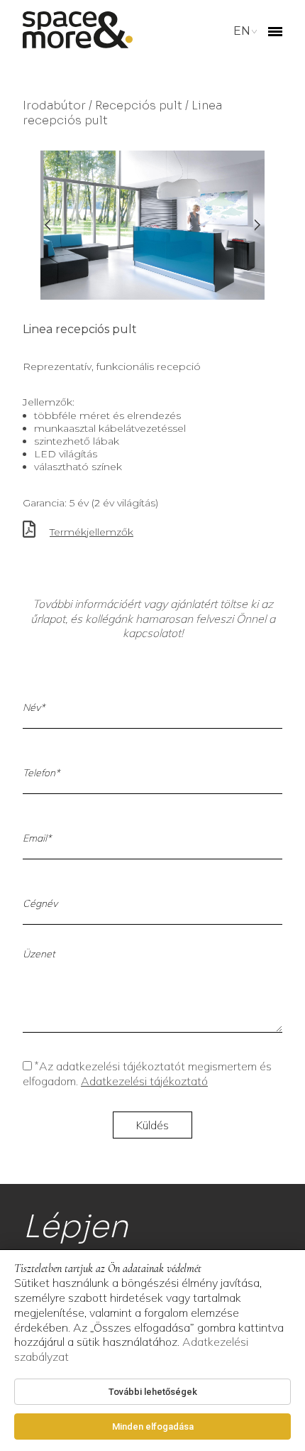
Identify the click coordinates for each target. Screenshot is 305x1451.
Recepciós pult (138, 105)
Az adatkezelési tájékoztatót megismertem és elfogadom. (147, 1073)
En (241, 31)
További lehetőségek (153, 1391)
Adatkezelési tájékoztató (144, 1081)
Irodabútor (54, 105)
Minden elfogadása (153, 1426)
